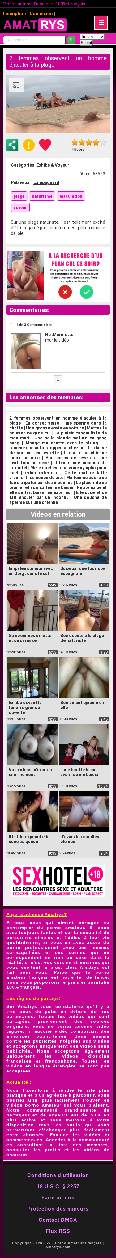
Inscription (14, 13)
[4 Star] (96, 142)
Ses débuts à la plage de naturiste (82, 638)
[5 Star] (103, 142)
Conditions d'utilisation (58, 1175)
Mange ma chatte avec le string (62, 442)
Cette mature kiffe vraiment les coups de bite (58, 475)
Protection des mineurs (58, 1208)
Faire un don (58, 1197)
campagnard (46, 182)
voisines (90, 962)
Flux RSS (58, 1231)
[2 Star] (81, 142)
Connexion (41, 13)
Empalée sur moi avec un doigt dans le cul (31, 571)
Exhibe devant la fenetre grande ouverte (25, 707)
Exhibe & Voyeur (53, 165)
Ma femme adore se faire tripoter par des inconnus (58, 480)
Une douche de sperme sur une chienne (58, 500)
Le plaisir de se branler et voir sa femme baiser (58, 485)
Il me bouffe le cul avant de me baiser (79, 772)
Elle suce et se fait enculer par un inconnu (58, 495)
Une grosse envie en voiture (55, 427)
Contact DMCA (58, 1220)
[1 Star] (74, 142)
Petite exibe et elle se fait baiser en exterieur (58, 490)
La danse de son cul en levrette (58, 450)
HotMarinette (59, 334)
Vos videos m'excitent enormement (31, 772)
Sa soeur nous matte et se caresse (30, 638)
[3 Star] (88, 142)
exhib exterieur (41, 472)
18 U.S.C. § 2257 (58, 1186)
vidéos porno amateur (33, 1105)
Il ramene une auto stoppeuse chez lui (58, 445)
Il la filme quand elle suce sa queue (29, 839)
